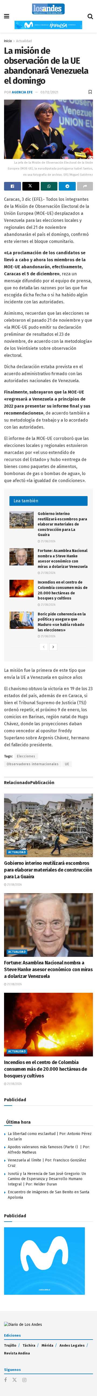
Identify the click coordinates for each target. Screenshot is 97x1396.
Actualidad (24, 41)
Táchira (29, 1345)
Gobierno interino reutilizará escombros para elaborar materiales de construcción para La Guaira (62, 524)
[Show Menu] (6, 16)
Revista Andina (17, 1353)
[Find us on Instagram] (24, 1380)
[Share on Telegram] (67, 186)
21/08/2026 (47, 541)
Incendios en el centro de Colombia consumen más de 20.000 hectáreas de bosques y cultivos (45, 1069)
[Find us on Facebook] (5, 1380)
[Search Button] (90, 16)
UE (67, 764)
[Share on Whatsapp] (49, 186)
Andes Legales (72, 1345)
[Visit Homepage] (48, 9)
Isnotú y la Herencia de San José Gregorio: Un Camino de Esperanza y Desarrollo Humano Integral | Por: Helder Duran (47, 1179)
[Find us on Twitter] (14, 1380)
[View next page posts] (53, 647)
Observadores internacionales (33, 764)
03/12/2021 (49, 92)
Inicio (8, 41)
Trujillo (10, 1345)
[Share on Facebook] (12, 186)
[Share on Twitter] (30, 186)
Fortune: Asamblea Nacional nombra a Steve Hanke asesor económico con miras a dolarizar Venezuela (48, 969)
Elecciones (26, 756)
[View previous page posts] (44, 647)
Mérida (47, 1345)
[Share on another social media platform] (85, 186)
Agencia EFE (22, 92)
